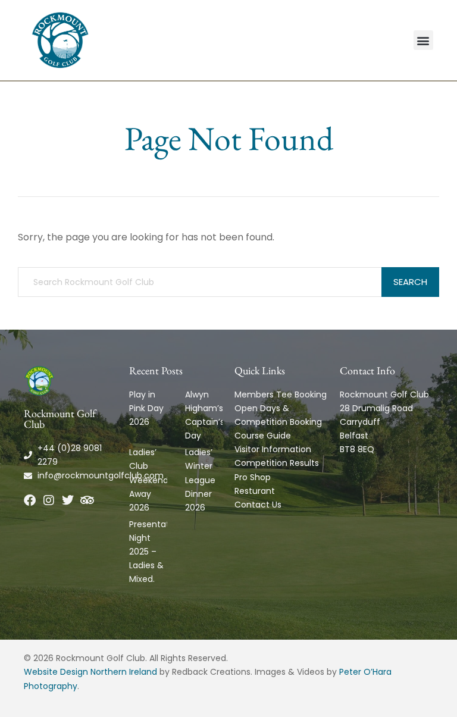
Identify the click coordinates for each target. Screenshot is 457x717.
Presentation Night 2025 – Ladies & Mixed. (155, 551)
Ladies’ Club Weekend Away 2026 (148, 479)
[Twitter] (68, 500)
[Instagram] (49, 500)
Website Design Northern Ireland (90, 672)
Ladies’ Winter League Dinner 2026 (200, 479)
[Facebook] (30, 500)
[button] (423, 40)
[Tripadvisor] (87, 500)
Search (410, 281)
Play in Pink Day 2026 (146, 408)
